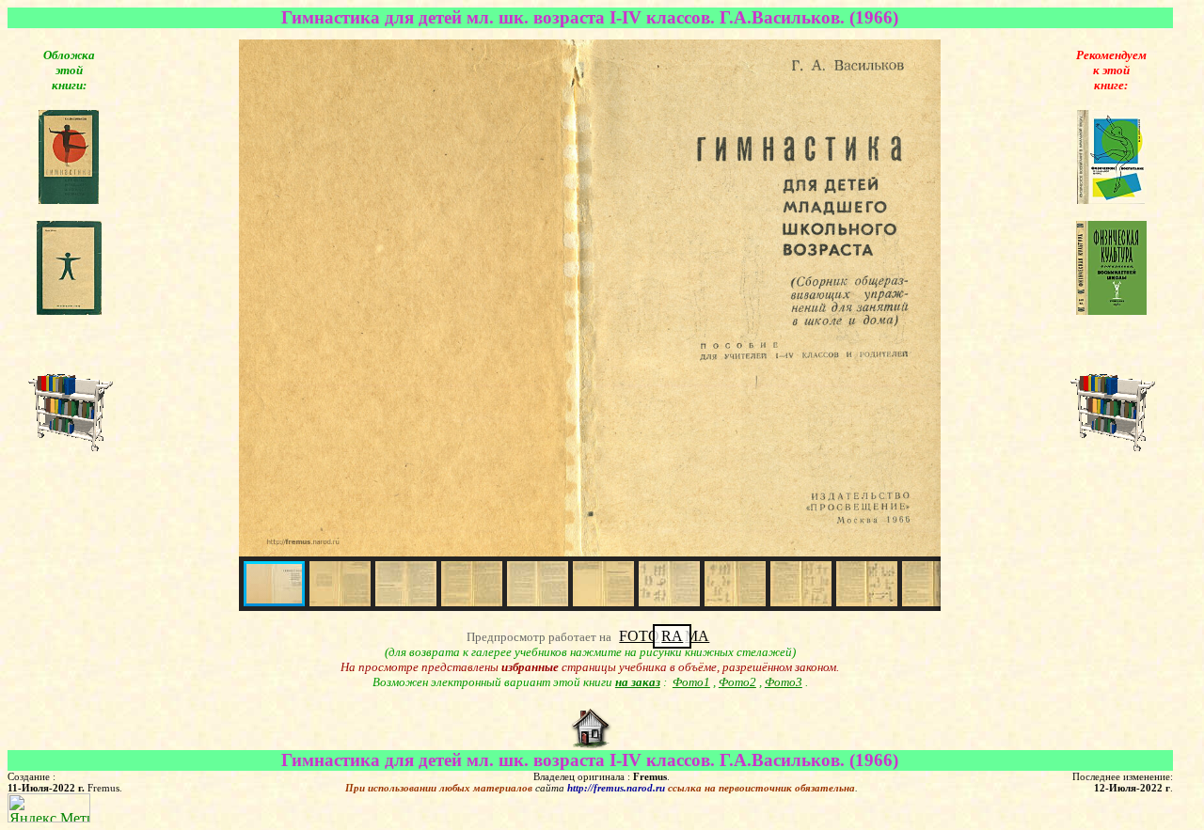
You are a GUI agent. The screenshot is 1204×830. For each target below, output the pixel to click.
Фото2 (737, 682)
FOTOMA (664, 636)
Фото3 (783, 682)
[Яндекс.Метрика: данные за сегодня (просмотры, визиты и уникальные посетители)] (49, 807)
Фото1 (691, 682)
